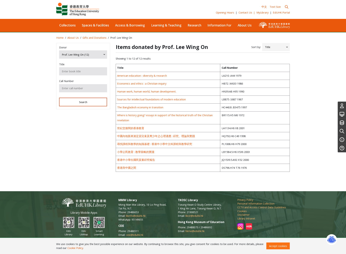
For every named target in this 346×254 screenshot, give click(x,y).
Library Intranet (246, 218)
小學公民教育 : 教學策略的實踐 (135, 152)
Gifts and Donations (95, 37)
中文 (264, 6)
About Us (245, 25)
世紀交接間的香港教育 (130, 128)
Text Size (275, 6)
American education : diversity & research (142, 75)
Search (83, 102)
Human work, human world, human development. (146, 91)
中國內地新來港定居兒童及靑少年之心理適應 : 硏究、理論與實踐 (156, 136)
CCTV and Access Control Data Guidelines (261, 207)
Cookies (242, 211)
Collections (67, 25)
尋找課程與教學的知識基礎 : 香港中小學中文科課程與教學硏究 (154, 144)
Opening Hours (225, 12)
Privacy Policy (245, 199)
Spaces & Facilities (95, 25)
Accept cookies (278, 246)
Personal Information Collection (255, 203)
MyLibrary (262, 12)
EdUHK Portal (281, 12)
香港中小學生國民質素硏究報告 (136, 160)
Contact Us (247, 12)
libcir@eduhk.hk (194, 215)
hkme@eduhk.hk (195, 231)
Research (194, 25)
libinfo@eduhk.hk (136, 215)
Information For (219, 25)
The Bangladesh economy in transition (140, 107)
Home (60, 37)
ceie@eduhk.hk (134, 235)
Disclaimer (243, 214)
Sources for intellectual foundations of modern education (151, 99)
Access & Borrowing (130, 25)
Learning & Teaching (166, 25)
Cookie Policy (75, 248)
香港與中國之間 (126, 167)
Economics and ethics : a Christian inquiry (141, 83)
